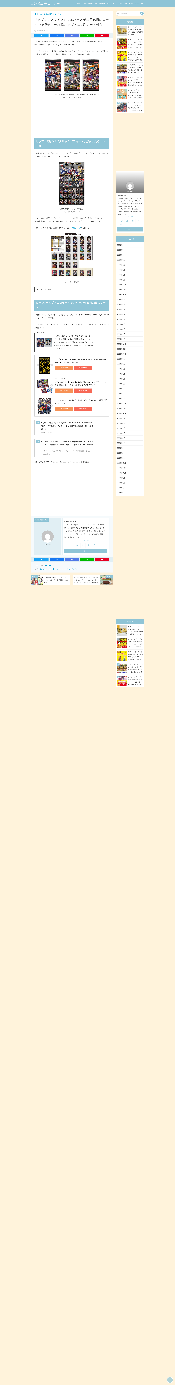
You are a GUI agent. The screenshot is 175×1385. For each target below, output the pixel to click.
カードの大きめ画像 (44, 289)
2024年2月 (121, 394)
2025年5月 (121, 319)
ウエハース (46, 569)
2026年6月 (121, 255)
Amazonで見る (64, 368)
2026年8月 (121, 245)
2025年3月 (121, 329)
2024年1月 (121, 399)
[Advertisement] (71, 116)
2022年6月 (121, 493)
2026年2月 (121, 275)
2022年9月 (121, 478)
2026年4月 (121, 265)
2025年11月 (121, 290)
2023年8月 (121, 423)
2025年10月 (121, 295)
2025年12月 (121, 285)
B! (72, 35)
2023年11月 (121, 408)
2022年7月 (121, 488)
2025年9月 (121, 300)
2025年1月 (121, 339)
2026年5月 (121, 260)
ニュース (78, 3)
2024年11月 (121, 349)
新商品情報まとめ (102, 3)
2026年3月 (121, 270)
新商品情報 (88, 3)
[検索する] (142, 13)
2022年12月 (121, 463)
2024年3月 (121, 389)
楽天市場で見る (83, 368)
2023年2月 (121, 453)
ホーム (39, 14)
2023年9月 (121, 418)
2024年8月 (121, 364)
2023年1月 (121, 458)
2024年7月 (121, 369)
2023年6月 (121, 433)
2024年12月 (121, 344)
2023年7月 (121, 428)
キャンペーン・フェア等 (133, 3)
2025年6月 (121, 314)
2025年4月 (121, 324)
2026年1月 (121, 280)
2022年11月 (121, 468)
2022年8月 (121, 483)
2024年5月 (121, 379)
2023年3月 (121, 448)
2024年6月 (121, 374)
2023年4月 (121, 443)
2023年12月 (121, 403)
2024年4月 (121, 384)
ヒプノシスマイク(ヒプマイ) (66, 569)
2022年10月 (121, 473)
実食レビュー (116, 3)
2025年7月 (121, 309)
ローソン (58, 14)
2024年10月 (121, 354)
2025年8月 (121, 304)
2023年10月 (121, 413)
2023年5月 (121, 438)
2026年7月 (121, 250)
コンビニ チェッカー (45, 3)
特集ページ (76, 228)
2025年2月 (121, 334)
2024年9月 (121, 359)
